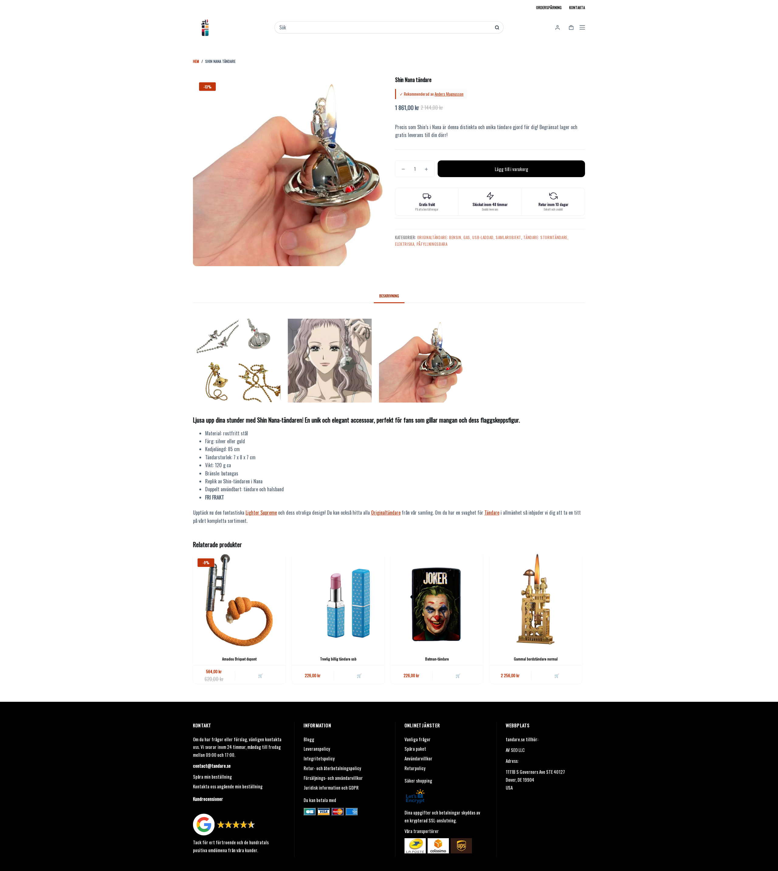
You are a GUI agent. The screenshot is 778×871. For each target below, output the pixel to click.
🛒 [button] (260, 675)
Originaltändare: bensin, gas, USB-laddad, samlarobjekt (469, 237)
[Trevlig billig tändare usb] (338, 600)
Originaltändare (386, 512)
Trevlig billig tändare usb (338, 658)
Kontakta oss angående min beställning (228, 786)
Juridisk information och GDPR (331, 787)
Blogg (309, 739)
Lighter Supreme (261, 512)
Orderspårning (549, 7)
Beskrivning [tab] (389, 295)
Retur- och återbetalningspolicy (332, 768)
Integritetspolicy (319, 758)
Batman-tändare (437, 658)
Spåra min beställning (212, 776)
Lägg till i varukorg (511, 169)
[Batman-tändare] (437, 600)
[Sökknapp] (497, 27)
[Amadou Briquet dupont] (239, 600)
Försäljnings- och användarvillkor (333, 777)
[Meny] (582, 27)
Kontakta (577, 7)
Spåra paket (415, 748)
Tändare (491, 512)
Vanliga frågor (417, 739)
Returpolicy (414, 768)
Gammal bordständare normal (536, 658)
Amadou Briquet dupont (239, 658)
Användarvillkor (418, 758)
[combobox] (385, 27)
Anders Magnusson (449, 94)
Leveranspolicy (317, 748)
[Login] (557, 27)
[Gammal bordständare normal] (535, 600)
